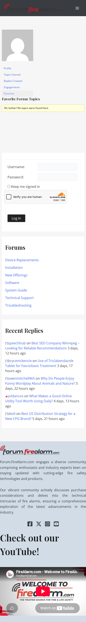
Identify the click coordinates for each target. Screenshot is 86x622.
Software (12, 282)
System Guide (16, 290)
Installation (14, 267)
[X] (39, 524)
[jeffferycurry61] (17, 47)
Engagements (12, 87)
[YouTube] (56, 524)
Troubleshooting (18, 305)
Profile (7, 68)
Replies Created (13, 81)
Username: (16, 167)
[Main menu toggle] (77, 8)
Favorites (9, 93)
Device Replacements (22, 260)
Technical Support (19, 297)
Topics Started (12, 74)
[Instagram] (47, 524)
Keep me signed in (25, 186)
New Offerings (16, 275)
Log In (16, 218)
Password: (16, 177)
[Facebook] (30, 524)
